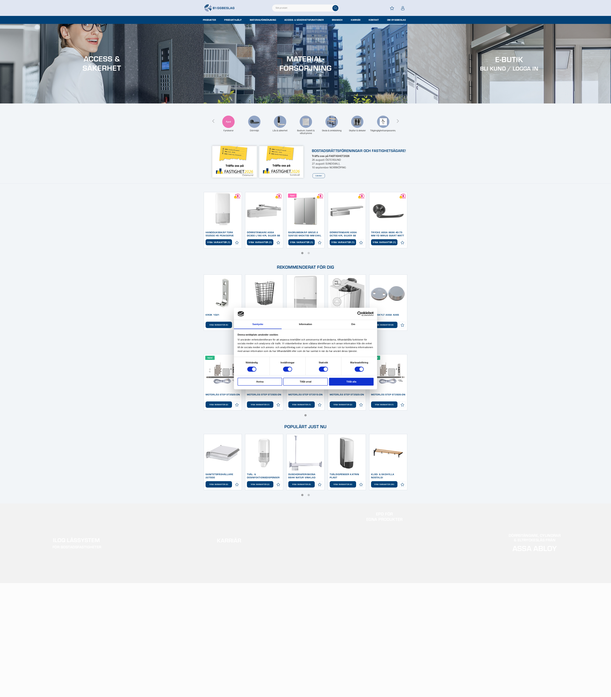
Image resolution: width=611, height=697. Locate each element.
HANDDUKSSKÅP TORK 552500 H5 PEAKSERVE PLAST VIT (220, 235)
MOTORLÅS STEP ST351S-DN (305, 394)
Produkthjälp (233, 19)
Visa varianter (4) (343, 484)
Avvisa (259, 381)
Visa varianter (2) (218, 405)
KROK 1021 (212, 314)
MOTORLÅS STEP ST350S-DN (264, 394)
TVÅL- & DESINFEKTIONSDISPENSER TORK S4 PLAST (263, 477)
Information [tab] (305, 324)
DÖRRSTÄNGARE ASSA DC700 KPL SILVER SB (343, 234)
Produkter (209, 19)
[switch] (287, 369)
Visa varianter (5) (218, 325)
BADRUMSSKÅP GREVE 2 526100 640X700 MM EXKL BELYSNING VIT (304, 235)
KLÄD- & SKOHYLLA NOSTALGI (382, 476)
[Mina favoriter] (392, 8)
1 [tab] (302, 253)
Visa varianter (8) (384, 325)
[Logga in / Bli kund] (403, 8)
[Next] (397, 119)
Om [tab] (353, 324)
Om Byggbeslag (396, 19)
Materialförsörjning (263, 19)
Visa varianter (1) (218, 242)
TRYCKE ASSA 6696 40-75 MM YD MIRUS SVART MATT (387, 234)
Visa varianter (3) (218, 484)
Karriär (355, 19)
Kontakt (374, 19)
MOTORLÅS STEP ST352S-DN (223, 394)
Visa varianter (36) (384, 484)
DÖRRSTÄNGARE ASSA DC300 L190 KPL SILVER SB (263, 234)
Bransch (337, 19)
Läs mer (319, 176)
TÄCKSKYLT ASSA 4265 (385, 314)
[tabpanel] (222, 220)
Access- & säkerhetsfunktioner (304, 19)
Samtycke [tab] (257, 324)
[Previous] (213, 119)
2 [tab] (309, 253)
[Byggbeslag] (219, 8)
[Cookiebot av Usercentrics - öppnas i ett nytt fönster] (360, 313)
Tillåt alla (351, 381)
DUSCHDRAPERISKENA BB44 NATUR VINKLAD (302, 476)
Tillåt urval (305, 381)
